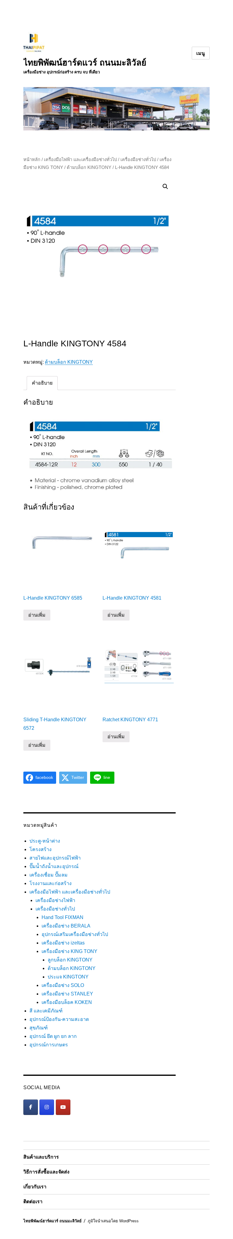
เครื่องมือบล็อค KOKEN (67, 1002)
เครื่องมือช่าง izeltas (63, 942)
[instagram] (46, 1107)
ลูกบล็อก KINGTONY (70, 959)
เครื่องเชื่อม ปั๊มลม (48, 874)
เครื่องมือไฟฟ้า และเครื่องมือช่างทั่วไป (80, 159)
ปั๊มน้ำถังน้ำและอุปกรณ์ (54, 866)
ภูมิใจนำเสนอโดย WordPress (113, 1221)
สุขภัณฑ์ (38, 1027)
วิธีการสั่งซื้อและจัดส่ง (46, 1171)
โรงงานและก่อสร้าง (50, 883)
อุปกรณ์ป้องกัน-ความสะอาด (59, 1019)
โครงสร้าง (40, 849)
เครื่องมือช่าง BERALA (66, 925)
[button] (165, 186)
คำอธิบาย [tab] (42, 383)
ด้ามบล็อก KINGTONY (89, 167)
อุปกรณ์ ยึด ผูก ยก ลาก (53, 1036)
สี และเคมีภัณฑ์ (45, 1010)
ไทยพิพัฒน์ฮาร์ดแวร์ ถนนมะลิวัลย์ (84, 62)
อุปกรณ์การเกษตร (48, 1044)
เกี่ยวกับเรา (34, 1186)
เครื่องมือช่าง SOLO (63, 985)
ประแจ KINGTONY (68, 976)
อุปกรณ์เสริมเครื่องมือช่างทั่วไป (75, 934)
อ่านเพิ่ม (37, 615)
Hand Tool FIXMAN (62, 917)
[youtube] (63, 1107)
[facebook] (30, 1107)
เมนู (200, 53)
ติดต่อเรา (32, 1201)
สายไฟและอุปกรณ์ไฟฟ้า (55, 857)
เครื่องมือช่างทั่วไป (138, 159)
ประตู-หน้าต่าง (44, 840)
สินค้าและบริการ (41, 1157)
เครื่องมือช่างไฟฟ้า (55, 900)
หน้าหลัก (31, 159)
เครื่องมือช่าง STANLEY (67, 993)
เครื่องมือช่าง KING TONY (69, 951)
